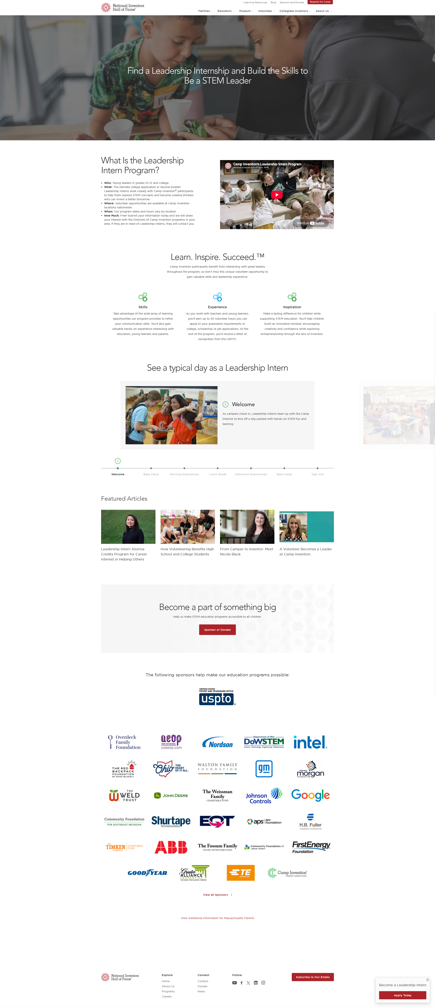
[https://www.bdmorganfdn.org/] (310, 768)
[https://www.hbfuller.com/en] (310, 822)
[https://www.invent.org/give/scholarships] (287, 873)
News (201, 991)
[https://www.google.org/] (310, 796)
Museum (245, 10)
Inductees (265, 10)
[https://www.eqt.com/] (217, 822)
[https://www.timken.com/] (124, 847)
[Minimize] (427, 979)
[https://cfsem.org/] (124, 822)
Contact (203, 981)
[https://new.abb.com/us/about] (171, 847)
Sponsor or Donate (217, 629)
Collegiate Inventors (294, 10)
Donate (202, 986)
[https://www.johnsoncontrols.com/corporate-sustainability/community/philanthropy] (264, 796)
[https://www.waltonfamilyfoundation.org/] (217, 768)
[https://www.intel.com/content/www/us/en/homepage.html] (310, 742)
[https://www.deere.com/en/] (171, 796)
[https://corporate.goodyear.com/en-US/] (148, 873)
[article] (128, 536)
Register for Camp (320, 2)
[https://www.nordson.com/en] (217, 742)
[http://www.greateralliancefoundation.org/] (194, 873)
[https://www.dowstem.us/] (264, 742)
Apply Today (403, 995)
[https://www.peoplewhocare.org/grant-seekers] (264, 847)
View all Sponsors (216, 894)
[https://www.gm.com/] (264, 768)
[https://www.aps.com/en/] (264, 822)
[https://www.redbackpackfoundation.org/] (124, 768)
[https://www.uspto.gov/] (217, 696)
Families (204, 10)
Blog (273, 2)
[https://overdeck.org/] (124, 742)
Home (166, 981)
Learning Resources (255, 2)
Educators (225, 10)
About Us (322, 10)
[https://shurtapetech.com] (171, 822)
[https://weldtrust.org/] (124, 795)
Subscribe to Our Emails (313, 977)
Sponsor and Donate (292, 2)
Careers (167, 996)
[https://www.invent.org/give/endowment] (217, 847)
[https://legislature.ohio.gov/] (171, 768)
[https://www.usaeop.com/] (171, 742)
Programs (168, 991)
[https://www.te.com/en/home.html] (241, 873)
